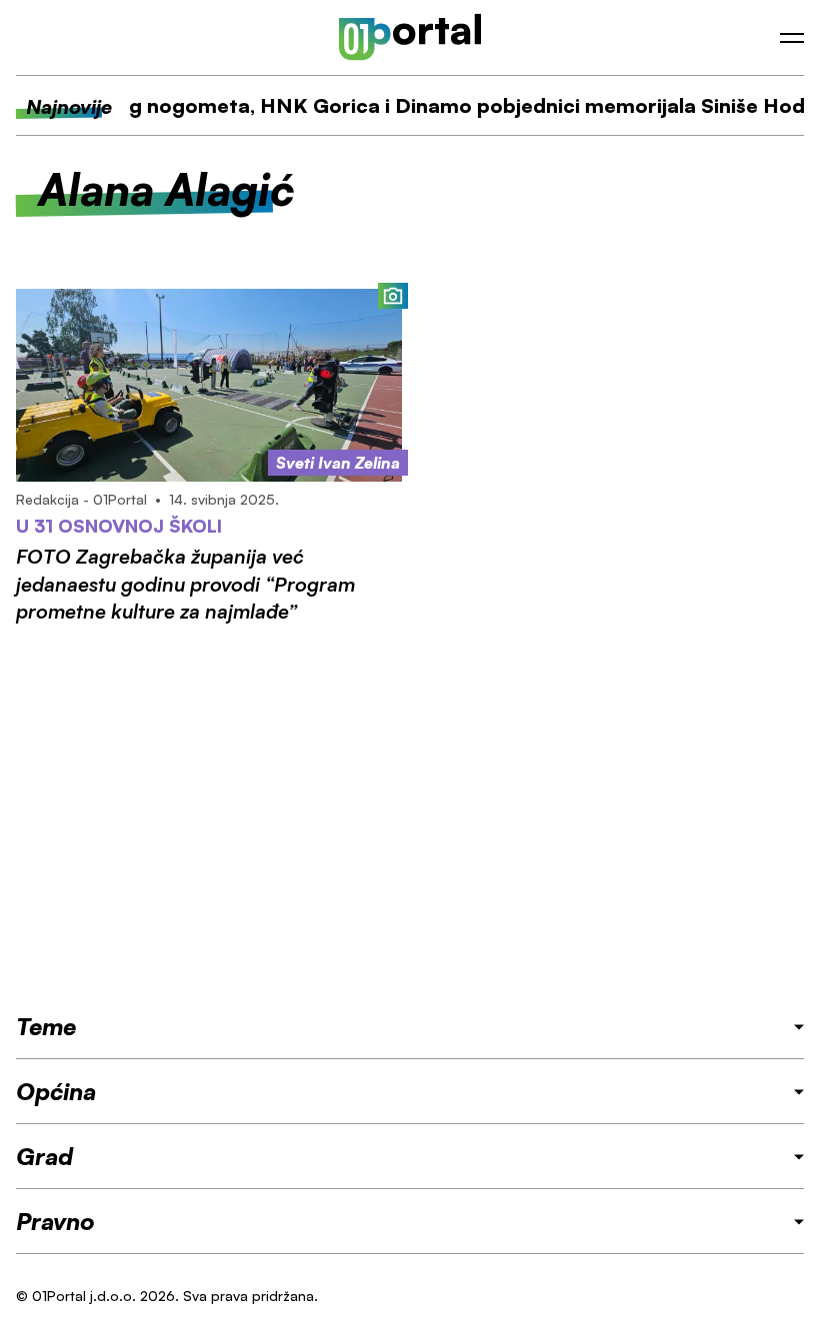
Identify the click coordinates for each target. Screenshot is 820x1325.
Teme (46, 1026)
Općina (56, 1091)
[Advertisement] (410, 817)
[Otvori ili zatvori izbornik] (792, 38)
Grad (44, 1156)
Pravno (55, 1221)
